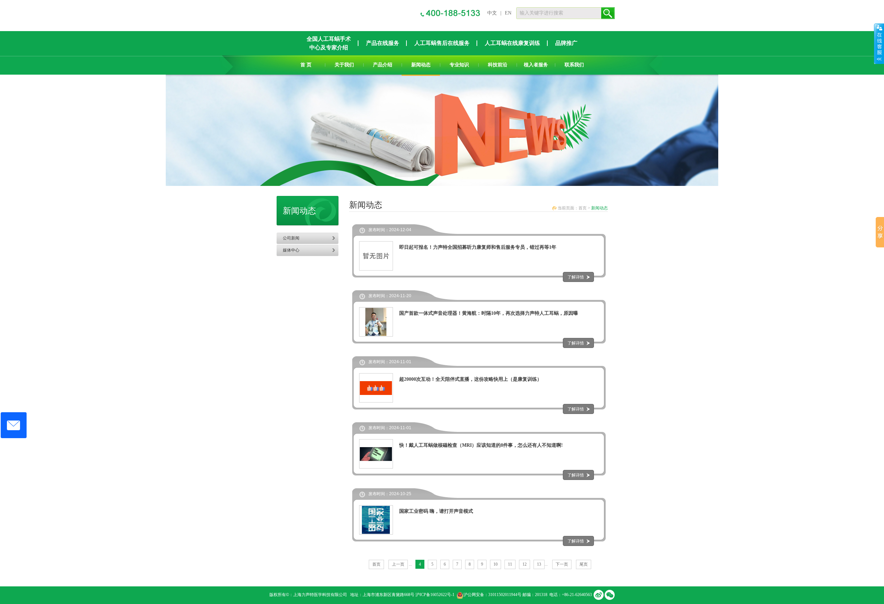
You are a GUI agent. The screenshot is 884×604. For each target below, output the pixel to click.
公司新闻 (291, 238)
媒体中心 (291, 250)
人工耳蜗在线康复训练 (512, 43)
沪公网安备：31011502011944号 (492, 594)
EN (508, 13)
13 (539, 564)
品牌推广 (566, 43)
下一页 (562, 564)
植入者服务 (536, 64)
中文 (492, 13)
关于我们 (344, 64)
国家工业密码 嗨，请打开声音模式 (436, 511)
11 (510, 564)
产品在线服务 (382, 43)
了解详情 (575, 277)
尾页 (583, 564)
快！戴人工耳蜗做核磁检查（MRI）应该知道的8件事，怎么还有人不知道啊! (481, 445)
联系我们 (574, 64)
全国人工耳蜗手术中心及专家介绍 (329, 43)
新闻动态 (421, 64)
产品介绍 (382, 64)
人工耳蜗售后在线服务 (442, 43)
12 (524, 564)
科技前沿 (497, 64)
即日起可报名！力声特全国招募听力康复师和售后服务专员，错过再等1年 (477, 247)
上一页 (398, 564)
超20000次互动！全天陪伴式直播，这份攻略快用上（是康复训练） (470, 379)
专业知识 (459, 64)
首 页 (305, 64)
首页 (582, 208)
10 (495, 564)
